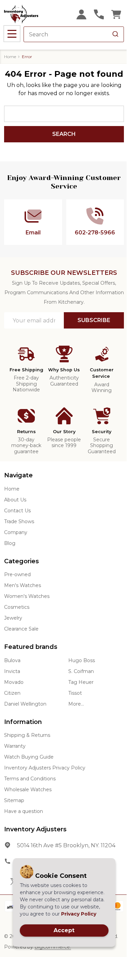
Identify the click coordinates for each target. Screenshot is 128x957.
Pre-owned (17, 574)
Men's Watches (22, 585)
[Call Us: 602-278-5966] (98, 14)
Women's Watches (26, 596)
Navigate (18, 475)
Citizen (12, 693)
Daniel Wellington (25, 704)
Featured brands (30, 647)
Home (10, 56)
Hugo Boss (81, 660)
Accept (64, 930)
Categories (21, 561)
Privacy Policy (78, 914)
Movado (14, 682)
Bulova (12, 660)
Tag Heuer (81, 682)
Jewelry (13, 618)
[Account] (81, 14)
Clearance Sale (21, 629)
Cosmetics (16, 607)
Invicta (12, 671)
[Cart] (116, 14)
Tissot (75, 693)
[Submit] (115, 34)
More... (76, 704)
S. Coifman (81, 671)
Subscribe (93, 320)
